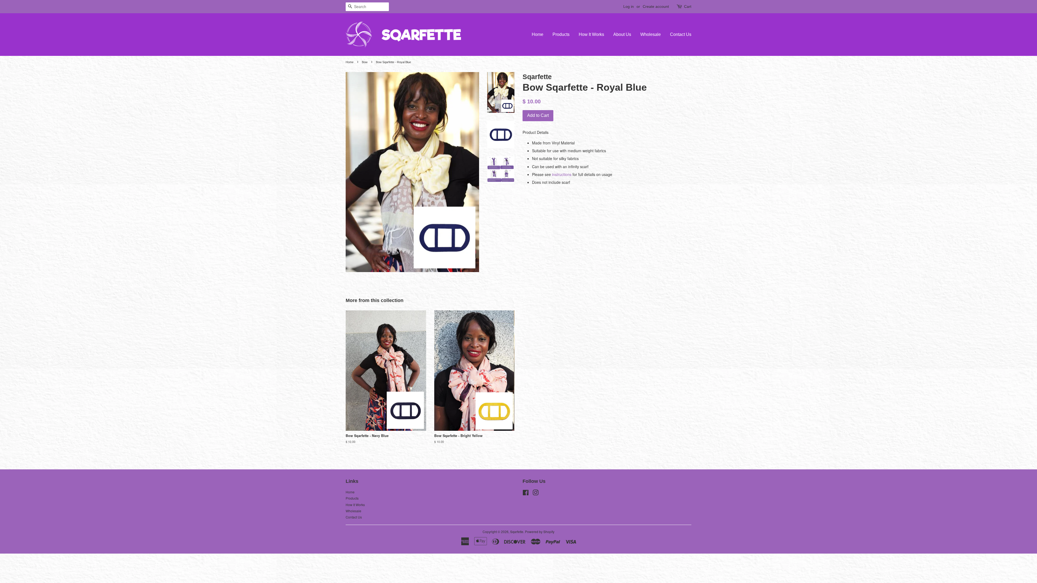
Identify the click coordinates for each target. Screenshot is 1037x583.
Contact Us (680, 34)
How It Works (591, 34)
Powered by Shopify (539, 531)
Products (561, 34)
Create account (656, 6)
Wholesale (650, 34)
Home (537, 34)
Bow (365, 62)
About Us (622, 34)
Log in (628, 6)
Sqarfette (516, 531)
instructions (561, 174)
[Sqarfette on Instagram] (535, 493)
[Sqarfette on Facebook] (526, 493)
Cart (687, 6)
